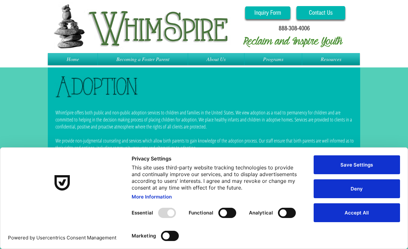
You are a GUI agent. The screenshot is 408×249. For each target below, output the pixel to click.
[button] (294, 28)
